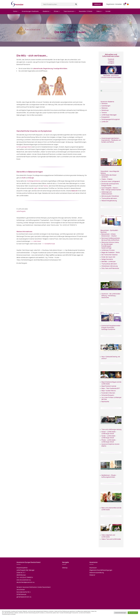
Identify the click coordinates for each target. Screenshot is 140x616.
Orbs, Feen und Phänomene (110, 268)
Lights (36, 188)
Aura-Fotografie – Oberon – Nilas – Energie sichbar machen (111, 189)
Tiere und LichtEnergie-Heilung (111, 429)
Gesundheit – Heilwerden (58, 38)
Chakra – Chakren (107, 179)
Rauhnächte (105, 401)
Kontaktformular (48, 244)
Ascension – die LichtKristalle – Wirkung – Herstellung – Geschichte (111, 295)
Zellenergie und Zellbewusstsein (106, 193)
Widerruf (92, 575)
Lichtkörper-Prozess (108, 250)
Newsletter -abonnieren (111, 75)
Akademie (46, 11)
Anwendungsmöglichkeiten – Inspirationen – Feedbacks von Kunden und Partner (111, 140)
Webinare (104, 108)
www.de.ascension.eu (24, 580)
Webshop (97, 4)
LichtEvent (104, 122)
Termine (104, 112)
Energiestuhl (105, 117)
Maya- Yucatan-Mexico (108, 391)
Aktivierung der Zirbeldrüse (110, 196)
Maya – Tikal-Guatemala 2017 (110, 388)
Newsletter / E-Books (85, 11)
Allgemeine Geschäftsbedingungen (100, 570)
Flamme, (45, 186)
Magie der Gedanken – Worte (110, 252)
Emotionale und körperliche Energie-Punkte (110, 184)
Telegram (111, 61)
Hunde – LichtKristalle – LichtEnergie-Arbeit (108, 437)
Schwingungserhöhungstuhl (110, 119)
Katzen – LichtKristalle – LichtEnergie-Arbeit (109, 432)
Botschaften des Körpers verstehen (76, 38)
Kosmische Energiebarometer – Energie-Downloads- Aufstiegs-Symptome (111, 327)
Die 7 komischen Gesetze (109, 255)
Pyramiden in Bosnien (108, 393)
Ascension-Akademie (107, 102)
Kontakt (108, 11)
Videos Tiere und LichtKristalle (111, 539)
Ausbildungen (105, 106)
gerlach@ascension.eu (24, 597)
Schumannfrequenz (107, 395)
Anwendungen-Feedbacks (30, 11)
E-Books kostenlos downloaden (111, 77)
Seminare (104, 103)
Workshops (105, 110)
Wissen (56, 11)
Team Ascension (69, 11)
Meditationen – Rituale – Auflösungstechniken (109, 476)
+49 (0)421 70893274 (26, 577)
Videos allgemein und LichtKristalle (108, 536)
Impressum (93, 568)
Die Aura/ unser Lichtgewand (110, 181)
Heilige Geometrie (107, 259)
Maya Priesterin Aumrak (108, 386)
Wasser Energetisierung (109, 201)
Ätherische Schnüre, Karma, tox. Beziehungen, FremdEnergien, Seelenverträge (110, 245)
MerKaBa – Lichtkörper (108, 261)
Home (15, 11)
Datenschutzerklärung (96, 572)
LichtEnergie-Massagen (109, 115)
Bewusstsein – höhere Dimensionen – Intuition (109, 235)
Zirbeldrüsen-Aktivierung (109, 266)
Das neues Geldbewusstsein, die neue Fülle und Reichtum (110, 239)
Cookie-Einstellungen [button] (120, 612)
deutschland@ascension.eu (26, 582)
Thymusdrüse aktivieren (109, 198)
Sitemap (64, 568)
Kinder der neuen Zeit (108, 257)
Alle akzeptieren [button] (133, 612)
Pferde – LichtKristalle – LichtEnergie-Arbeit (108, 441)
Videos (98, 11)
